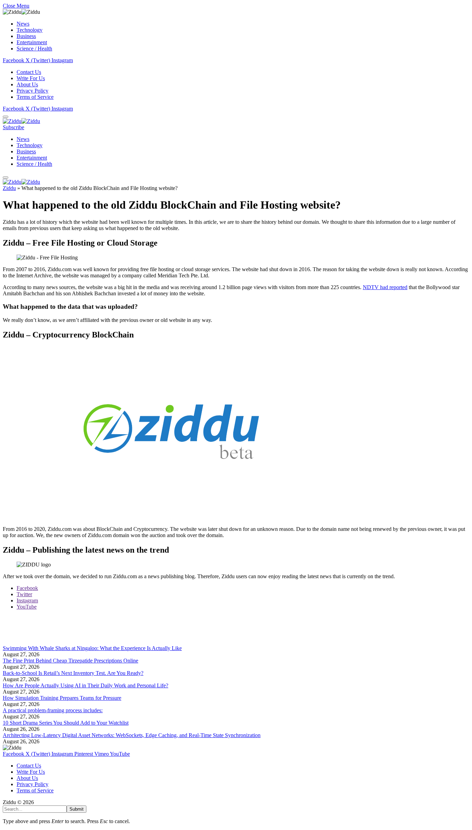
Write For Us (31, 78)
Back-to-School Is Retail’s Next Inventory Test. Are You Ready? (73, 673)
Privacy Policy (32, 91)
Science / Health (34, 48)
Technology (30, 30)
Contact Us (29, 72)
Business (26, 36)
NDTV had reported (385, 287)
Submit (76, 809)
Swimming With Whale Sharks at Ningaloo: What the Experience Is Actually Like (92, 648)
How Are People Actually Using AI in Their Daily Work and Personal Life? (85, 685)
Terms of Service (35, 97)
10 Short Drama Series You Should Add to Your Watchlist (66, 723)
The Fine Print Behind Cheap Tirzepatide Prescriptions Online (70, 661)
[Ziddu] (21, 121)
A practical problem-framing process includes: (53, 710)
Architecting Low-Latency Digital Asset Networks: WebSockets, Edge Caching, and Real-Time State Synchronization (132, 735)
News (23, 24)
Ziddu (9, 188)
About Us (27, 84)
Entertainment (32, 42)
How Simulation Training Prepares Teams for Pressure (62, 698)
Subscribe (13, 127)
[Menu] (5, 117)
